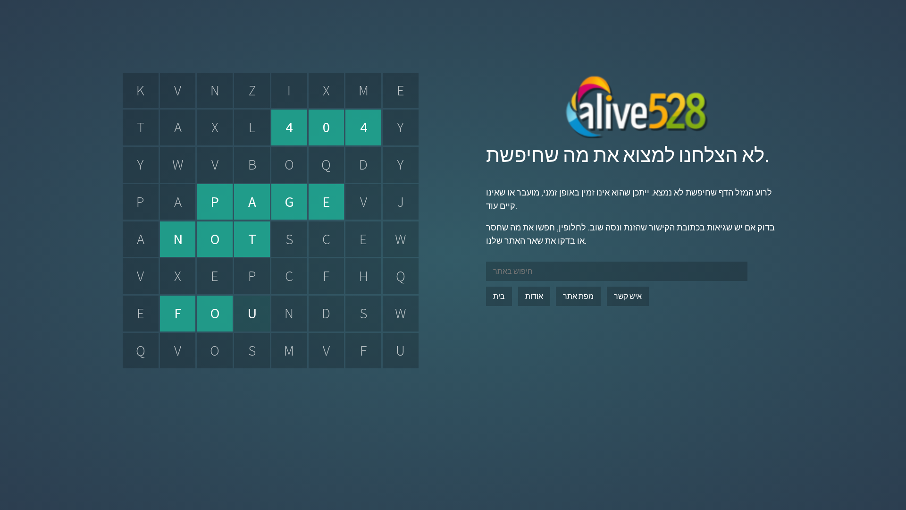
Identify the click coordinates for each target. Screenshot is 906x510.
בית (499, 296)
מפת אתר (578, 296)
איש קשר (628, 296)
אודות (534, 296)
